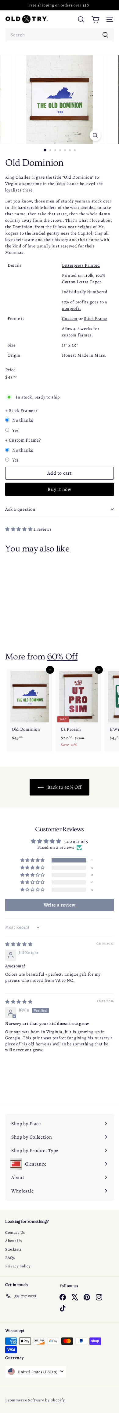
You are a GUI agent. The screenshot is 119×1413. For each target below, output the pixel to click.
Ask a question (20, 509)
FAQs (10, 1257)
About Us (13, 1240)
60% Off (62, 657)
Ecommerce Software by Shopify (35, 1400)
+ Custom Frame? (23, 440)
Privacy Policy (18, 1266)
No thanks (22, 420)
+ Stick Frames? (21, 410)
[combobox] (59, 34)
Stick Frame (95, 318)
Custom (70, 318)
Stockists (13, 1249)
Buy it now (59, 489)
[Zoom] (95, 135)
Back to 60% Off (63, 787)
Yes (15, 430)
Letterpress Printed (81, 265)
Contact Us (15, 1232)
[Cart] (95, 19)
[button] (19, 529)
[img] (19, 944)
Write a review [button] (60, 905)
